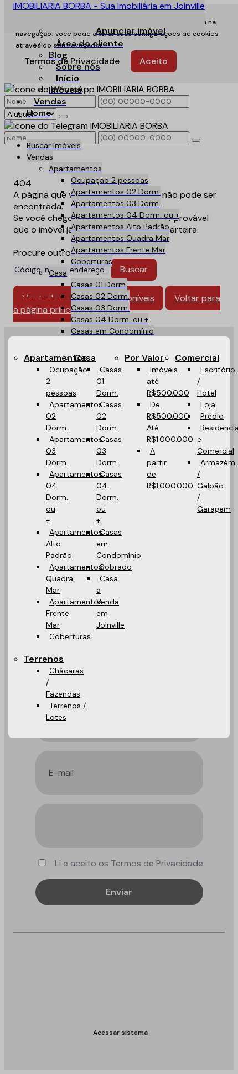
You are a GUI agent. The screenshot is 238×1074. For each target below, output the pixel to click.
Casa (85, 358)
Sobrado (116, 567)
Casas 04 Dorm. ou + (109, 497)
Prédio (212, 416)
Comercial (197, 358)
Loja (207, 404)
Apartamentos (55, 358)
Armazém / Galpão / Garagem (216, 485)
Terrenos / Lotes (66, 711)
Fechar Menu (209, 658)
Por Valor (144, 358)
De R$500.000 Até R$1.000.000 (170, 421)
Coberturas (70, 636)
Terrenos (44, 659)
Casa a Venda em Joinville (110, 601)
